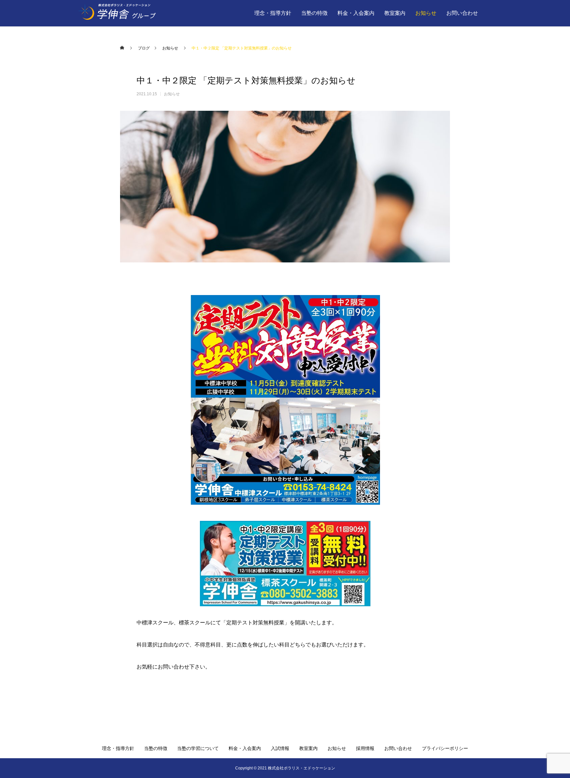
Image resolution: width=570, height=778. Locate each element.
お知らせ (425, 13)
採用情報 (365, 748)
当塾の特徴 (314, 13)
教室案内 (394, 13)
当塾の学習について (198, 748)
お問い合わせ (462, 13)
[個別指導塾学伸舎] (133, 13)
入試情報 (280, 748)
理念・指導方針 (272, 13)
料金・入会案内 (355, 13)
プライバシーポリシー (445, 748)
